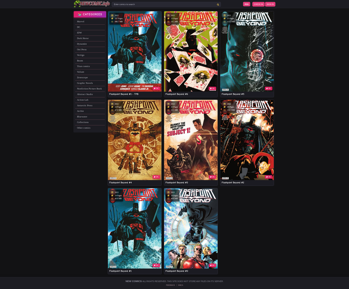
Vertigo (81, 55)
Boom (80, 60)
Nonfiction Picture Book (89, 88)
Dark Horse (83, 38)
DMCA (180, 285)
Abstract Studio (85, 94)
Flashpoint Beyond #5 (233, 94)
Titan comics (83, 66)
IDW (79, 32)
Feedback (170, 285)
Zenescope (82, 77)
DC (78, 27)
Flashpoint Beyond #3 (177, 182)
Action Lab (82, 100)
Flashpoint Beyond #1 (120, 271)
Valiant (80, 72)
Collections (83, 122)
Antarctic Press (84, 105)
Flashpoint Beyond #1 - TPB (123, 94)
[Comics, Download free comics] (92, 5)
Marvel (80, 21)
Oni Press (82, 49)
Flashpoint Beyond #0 (177, 271)
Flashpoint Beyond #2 (233, 182)
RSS (247, 4)
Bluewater (82, 116)
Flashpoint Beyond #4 (120, 182)
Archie (80, 111)
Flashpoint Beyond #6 (177, 94)
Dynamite (82, 44)
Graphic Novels (85, 83)
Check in (258, 4)
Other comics (84, 128)
